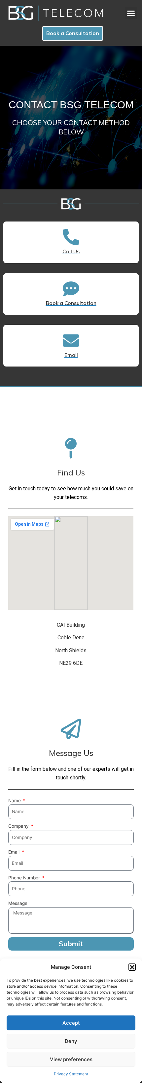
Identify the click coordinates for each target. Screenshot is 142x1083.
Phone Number (24, 877)
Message (17, 903)
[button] (132, 967)
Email (14, 852)
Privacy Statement (71, 1073)
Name (15, 800)
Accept (71, 1023)
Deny (71, 1041)
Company (19, 826)
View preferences (71, 1059)
